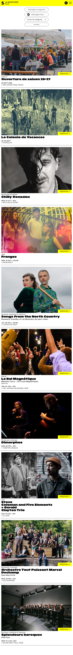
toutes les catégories (34, 19)
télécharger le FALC (37, 14)
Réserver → (65, 74)
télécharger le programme (36, 9)
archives (36, 24)
